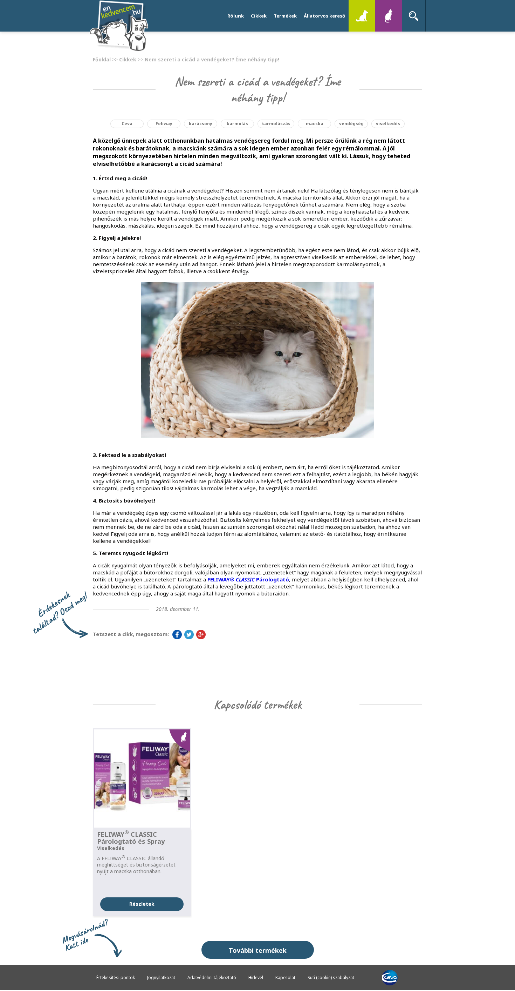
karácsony (200, 124)
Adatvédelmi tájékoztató (211, 977)
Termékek (285, 16)
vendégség (351, 124)
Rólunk (235, 16)
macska (314, 124)
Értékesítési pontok (115, 977)
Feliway (164, 124)
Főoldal (102, 59)
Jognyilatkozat (161, 977)
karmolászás (275, 124)
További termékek (258, 950)
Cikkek (259, 16)
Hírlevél (255, 977)
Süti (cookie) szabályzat (331, 977)
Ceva (127, 124)
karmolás (237, 124)
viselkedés (388, 124)
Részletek (141, 904)
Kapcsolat (285, 977)
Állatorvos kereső (324, 16)
